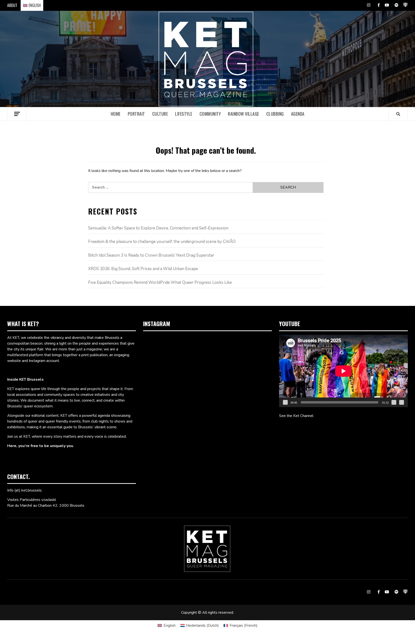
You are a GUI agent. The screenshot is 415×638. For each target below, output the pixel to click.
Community (210, 114)
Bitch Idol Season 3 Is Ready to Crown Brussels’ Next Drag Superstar (151, 255)
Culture (160, 114)
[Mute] (393, 402)
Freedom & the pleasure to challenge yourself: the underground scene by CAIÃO (162, 241)
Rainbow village (243, 114)
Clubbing (275, 114)
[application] (343, 371)
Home (116, 114)
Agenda (298, 114)
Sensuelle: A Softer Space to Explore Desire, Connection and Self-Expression (158, 228)
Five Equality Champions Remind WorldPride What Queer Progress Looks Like (160, 282)
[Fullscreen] (401, 402)
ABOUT (12, 5)
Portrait (136, 114)
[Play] (285, 402)
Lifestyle (183, 114)
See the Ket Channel (296, 415)
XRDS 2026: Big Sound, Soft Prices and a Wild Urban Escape (143, 269)
